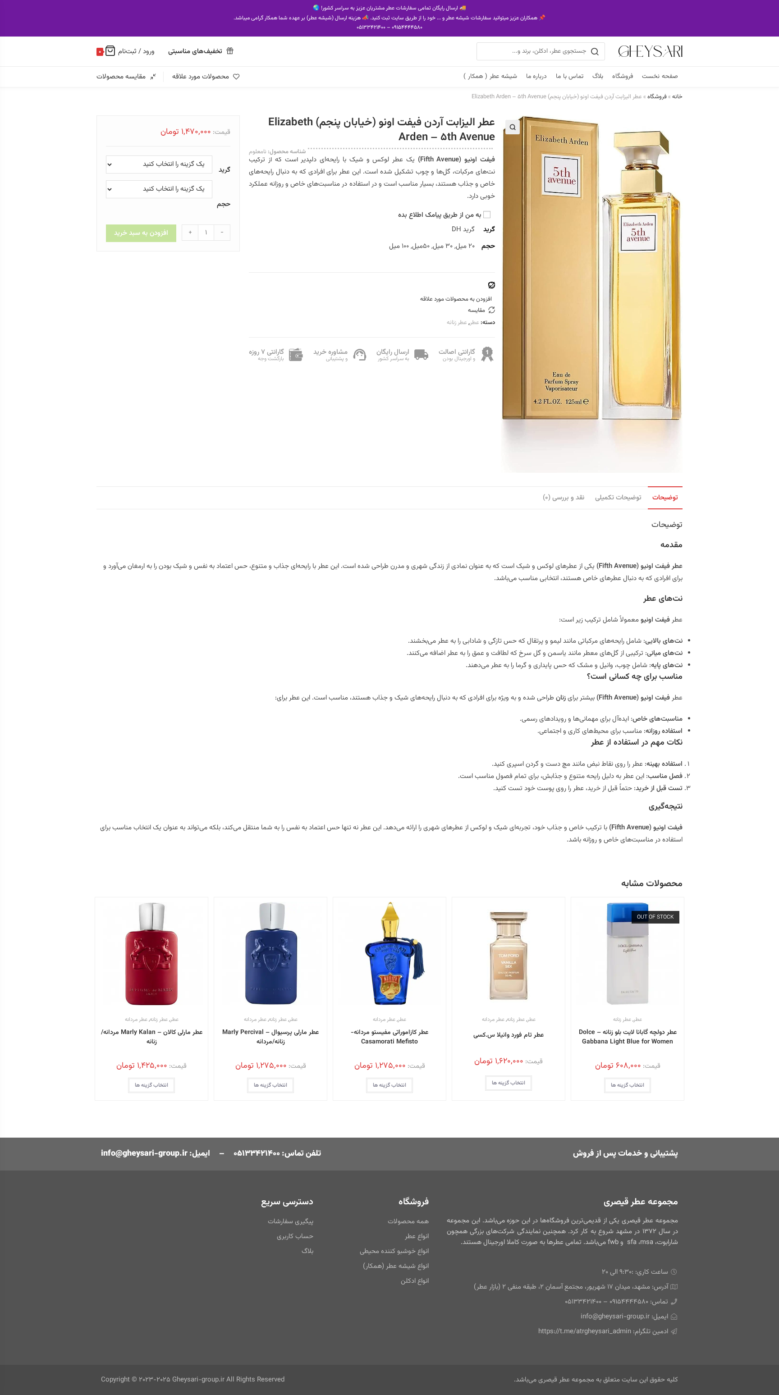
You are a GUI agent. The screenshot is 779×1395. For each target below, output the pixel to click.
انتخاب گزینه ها (627, 1085)
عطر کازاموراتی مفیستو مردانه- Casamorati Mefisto (389, 1037)
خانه (677, 96)
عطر (474, 322)
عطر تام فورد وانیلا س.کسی (508, 1035)
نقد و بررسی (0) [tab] (563, 498)
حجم (223, 204)
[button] (512, 127)
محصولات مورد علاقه (200, 77)
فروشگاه (657, 96)
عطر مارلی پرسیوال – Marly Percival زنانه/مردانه (270, 1037)
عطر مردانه (493, 1019)
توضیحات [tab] (665, 498)
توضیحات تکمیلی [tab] (618, 498)
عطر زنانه (457, 322)
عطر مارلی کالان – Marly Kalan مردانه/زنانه (151, 1037)
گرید (224, 170)
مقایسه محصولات (121, 77)
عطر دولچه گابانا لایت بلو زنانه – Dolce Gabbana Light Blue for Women (628, 1037)
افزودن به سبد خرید (141, 233)
